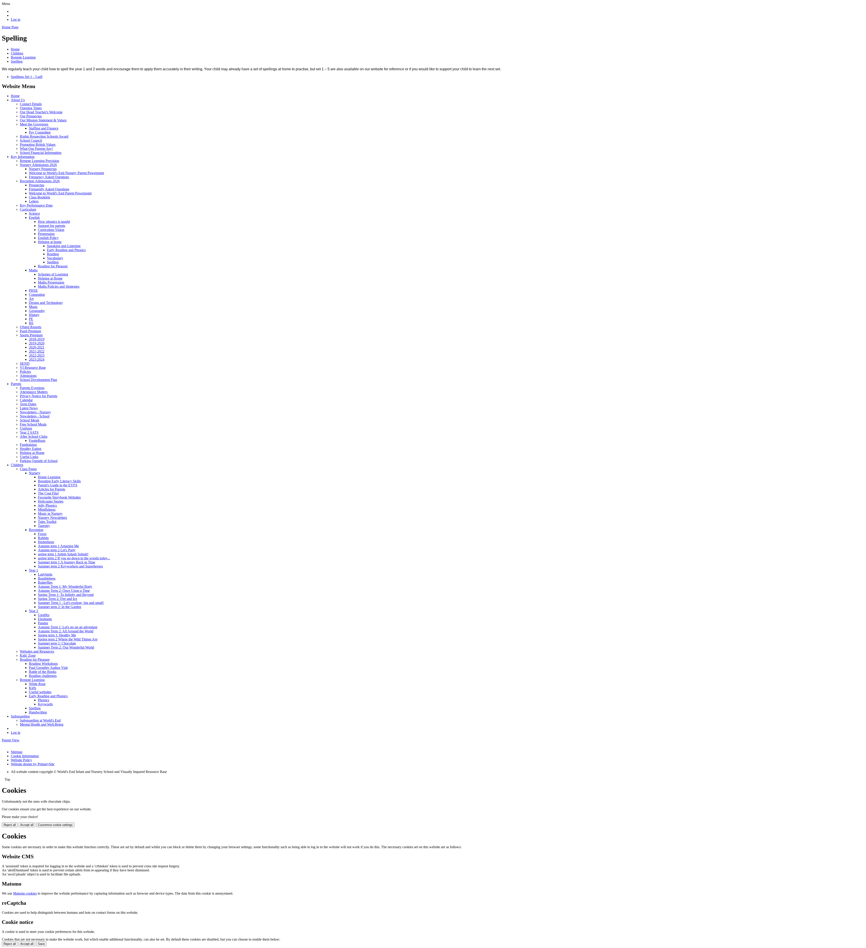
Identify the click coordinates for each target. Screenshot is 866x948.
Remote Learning (23, 57)
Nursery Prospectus (43, 169)
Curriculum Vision (51, 230)
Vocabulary (55, 258)
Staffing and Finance (43, 128)
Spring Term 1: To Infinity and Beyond (66, 595)
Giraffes (43, 615)
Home (15, 49)
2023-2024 (36, 359)
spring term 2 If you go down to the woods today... (74, 558)
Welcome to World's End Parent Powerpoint (60, 193)
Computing (37, 294)
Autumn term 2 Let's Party (57, 550)
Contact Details (31, 104)
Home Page (10, 27)
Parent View (10, 740)
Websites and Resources (37, 651)
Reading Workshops (43, 663)
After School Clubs (33, 436)
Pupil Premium (30, 331)
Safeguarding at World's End (40, 720)
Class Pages (28, 469)
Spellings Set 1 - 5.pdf (26, 77)
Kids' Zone (28, 655)
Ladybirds (45, 574)
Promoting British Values (37, 144)
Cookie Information (25, 756)
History (34, 315)
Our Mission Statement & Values (43, 120)
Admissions (28, 376)
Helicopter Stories (50, 501)
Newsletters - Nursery (35, 412)
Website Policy (21, 760)
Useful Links (29, 457)
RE (31, 323)
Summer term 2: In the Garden (59, 607)
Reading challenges (43, 676)
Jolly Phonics (47, 505)
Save (41, 944)
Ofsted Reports (30, 327)
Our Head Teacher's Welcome (41, 112)
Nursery (34, 473)
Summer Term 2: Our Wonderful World (66, 647)
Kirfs (32, 688)
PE (31, 319)
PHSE (33, 290)
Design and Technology (46, 303)
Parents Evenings (32, 388)
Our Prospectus (31, 116)
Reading (53, 254)
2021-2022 (36, 351)
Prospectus (36, 185)
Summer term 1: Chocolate (57, 643)
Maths (33, 270)
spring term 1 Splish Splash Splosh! (63, 554)
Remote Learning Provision (39, 161)
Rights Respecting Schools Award (44, 136)
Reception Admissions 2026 (40, 181)
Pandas (43, 623)
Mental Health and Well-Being (41, 724)
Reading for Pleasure (53, 266)
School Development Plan (38, 380)
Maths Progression (51, 282)
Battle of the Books (42, 672)
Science (34, 213)
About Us (18, 100)
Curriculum (28, 209)
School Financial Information (40, 153)
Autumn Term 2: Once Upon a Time (64, 590)
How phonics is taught (54, 221)
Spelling (17, 61)
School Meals (29, 420)
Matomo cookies (25, 893)
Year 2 (33, 611)
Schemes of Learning (53, 274)
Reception (36, 530)
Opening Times (31, 108)
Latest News (29, 408)
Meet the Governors (34, 124)
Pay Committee (40, 132)
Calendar (26, 400)
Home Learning (49, 477)
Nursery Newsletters (52, 518)
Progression (46, 234)
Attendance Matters (34, 392)
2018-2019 (36, 339)
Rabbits (43, 538)
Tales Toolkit (47, 522)
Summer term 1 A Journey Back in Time (66, 562)
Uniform (26, 428)
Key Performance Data (36, 205)
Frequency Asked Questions (49, 177)
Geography (37, 311)
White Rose (37, 684)
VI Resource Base (33, 367)
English (34, 217)
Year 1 (33, 570)
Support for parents (51, 226)
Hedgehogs (46, 542)
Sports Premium (31, 335)
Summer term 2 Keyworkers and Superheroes (70, 566)
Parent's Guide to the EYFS (57, 485)
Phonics (43, 700)
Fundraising (28, 445)
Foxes (42, 534)
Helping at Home (50, 278)
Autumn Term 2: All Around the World (65, 631)
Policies (25, 372)
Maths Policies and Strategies (58, 286)
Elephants (45, 619)
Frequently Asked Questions (49, 189)
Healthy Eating (30, 449)
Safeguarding (20, 716)
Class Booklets (39, 197)
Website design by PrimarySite (32, 764)
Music (33, 307)
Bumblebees (46, 578)
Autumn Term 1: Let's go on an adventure (67, 627)
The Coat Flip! (48, 493)
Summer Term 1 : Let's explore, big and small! (71, 603)
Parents (16, 384)
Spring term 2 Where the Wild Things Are (67, 639)
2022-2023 (36, 355)
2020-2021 (36, 347)
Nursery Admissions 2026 (38, 165)
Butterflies (45, 582)
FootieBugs (37, 440)
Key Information (23, 157)
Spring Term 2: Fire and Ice (57, 599)
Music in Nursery (50, 513)
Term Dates (28, 404)
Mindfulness (46, 509)
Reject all (10, 825)
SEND (25, 363)
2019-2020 (36, 343)
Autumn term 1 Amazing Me (58, 546)
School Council (31, 140)
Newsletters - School (34, 416)
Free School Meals (33, 424)
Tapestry (44, 526)
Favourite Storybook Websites (59, 497)
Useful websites (40, 692)
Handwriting (38, 712)
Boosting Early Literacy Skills (59, 481)
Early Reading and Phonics (66, 250)
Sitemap (16, 752)
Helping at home (50, 242)
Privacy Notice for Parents (38, 396)
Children (17, 53)
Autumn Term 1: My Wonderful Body (65, 586)
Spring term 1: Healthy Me (57, 635)
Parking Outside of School (39, 461)
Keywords (45, 704)
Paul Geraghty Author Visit (48, 668)
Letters (34, 201)
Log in (15, 19)
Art (31, 299)
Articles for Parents (51, 489)
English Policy (48, 238)
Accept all (26, 825)
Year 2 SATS (29, 432)
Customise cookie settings (55, 825)
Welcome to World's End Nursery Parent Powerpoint (66, 173)
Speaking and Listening (64, 246)
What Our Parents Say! (36, 148)
